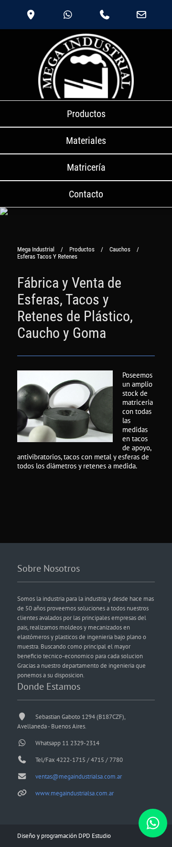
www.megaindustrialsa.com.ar (74, 793)
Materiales (86, 140)
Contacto (86, 194)
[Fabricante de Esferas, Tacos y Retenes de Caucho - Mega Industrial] (65, 439)
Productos (86, 113)
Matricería (86, 167)
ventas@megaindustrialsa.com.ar (78, 776)
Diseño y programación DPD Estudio (64, 836)
